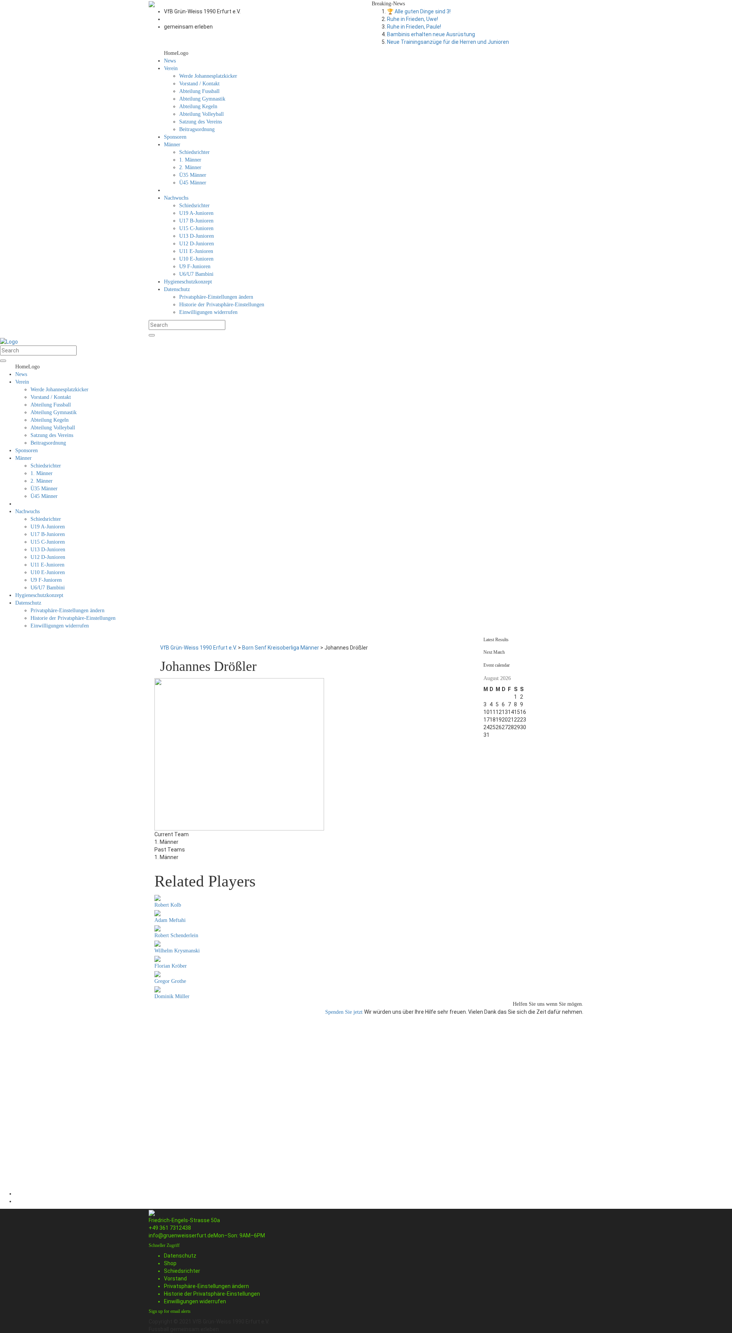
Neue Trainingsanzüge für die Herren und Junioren (448, 42)
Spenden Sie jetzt (344, 1012)
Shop (170, 1263)
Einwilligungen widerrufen (195, 1301)
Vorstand (175, 1278)
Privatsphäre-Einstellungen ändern (206, 1286)
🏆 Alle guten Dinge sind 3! (419, 11)
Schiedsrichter (182, 1271)
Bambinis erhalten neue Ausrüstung (431, 34)
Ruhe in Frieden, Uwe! (412, 19)
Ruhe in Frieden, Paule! (414, 27)
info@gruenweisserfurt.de (181, 1235)
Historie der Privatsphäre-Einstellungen (212, 1294)
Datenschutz (180, 1256)
